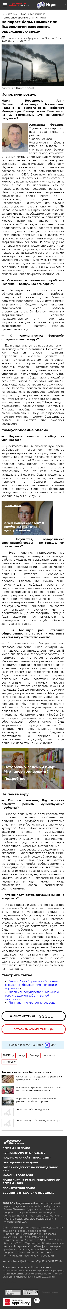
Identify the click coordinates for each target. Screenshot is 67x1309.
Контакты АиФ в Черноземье (24, 1152)
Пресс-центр (42, 1157)
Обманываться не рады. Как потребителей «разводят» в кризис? (39, 1078)
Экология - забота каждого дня (33, 1109)
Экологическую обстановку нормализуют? (39, 1120)
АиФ (31, 88)
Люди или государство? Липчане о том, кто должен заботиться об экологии (32, 995)
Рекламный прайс (16, 1148)
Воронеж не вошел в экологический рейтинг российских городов (36, 1100)
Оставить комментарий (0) (34, 1029)
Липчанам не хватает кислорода (32, 1002)
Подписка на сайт (16, 1157)
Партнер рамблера (50, 1292)
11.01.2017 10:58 (10, 14)
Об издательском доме (20, 1162)
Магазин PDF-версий (18, 1175)
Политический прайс (19, 1188)
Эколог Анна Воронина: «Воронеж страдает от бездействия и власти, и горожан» (31, 985)
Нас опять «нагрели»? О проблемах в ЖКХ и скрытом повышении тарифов (39, 1089)
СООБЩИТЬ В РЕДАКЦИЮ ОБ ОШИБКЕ (28, 1192)
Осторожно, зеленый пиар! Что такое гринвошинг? (29, 769)
